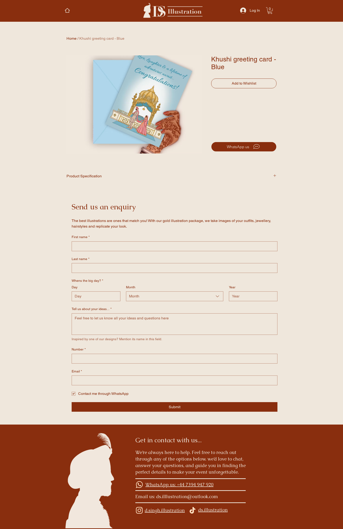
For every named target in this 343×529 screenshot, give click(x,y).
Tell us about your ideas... (92, 309)
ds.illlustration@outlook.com (187, 496)
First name (81, 237)
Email (77, 371)
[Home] (67, 10)
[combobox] (174, 296)
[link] (270, 10)
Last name (80, 259)
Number (79, 349)
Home (71, 38)
